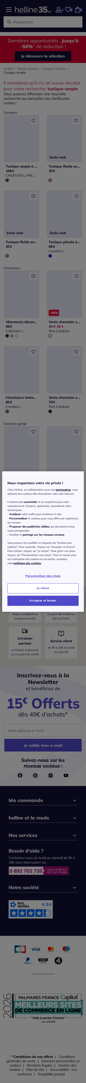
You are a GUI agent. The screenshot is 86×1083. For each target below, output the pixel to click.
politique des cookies (27, 563)
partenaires (63, 489)
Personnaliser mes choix (43, 576)
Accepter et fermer (42, 600)
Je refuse (43, 588)
